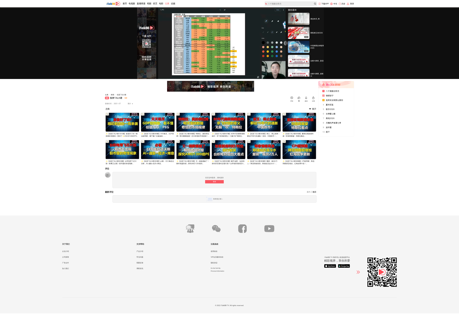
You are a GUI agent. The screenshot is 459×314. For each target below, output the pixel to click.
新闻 (113, 95)
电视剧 (132, 3)
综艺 (155, 3)
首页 (125, 3)
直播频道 (141, 3)
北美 (167, 3)
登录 (214, 182)
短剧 (149, 3)
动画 (173, 3)
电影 (161, 3)
